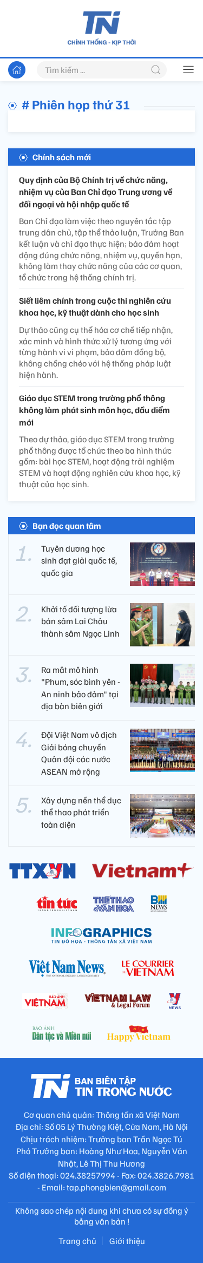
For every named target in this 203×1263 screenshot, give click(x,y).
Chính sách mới (61, 157)
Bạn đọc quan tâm (66, 525)
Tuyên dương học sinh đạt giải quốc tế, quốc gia (79, 560)
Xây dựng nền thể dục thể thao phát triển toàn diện (81, 812)
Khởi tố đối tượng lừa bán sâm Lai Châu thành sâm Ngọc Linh (80, 621)
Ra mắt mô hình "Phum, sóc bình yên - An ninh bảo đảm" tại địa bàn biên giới (80, 687)
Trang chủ (77, 1240)
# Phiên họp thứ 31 (76, 103)
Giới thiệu (127, 1240)
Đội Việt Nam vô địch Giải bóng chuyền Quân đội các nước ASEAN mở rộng (79, 752)
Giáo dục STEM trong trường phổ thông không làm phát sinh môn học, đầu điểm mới (94, 410)
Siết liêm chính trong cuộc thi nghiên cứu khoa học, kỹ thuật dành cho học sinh (95, 306)
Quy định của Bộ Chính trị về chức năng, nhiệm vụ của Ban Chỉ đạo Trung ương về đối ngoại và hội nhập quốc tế (95, 192)
